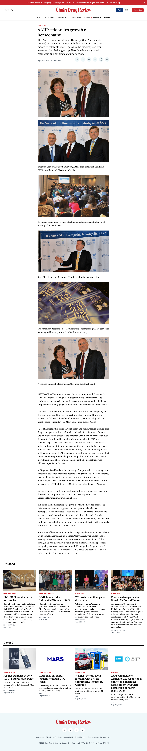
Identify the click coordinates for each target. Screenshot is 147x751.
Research (97, 17)
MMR (119, 10)
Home (39, 17)
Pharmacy (62, 17)
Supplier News (75, 17)
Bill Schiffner (9, 625)
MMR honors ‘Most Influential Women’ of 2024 (54, 598)
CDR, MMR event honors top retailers (17, 598)
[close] (144, 2)
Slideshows (42, 25)
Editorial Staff (51, 737)
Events (107, 17)
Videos (87, 17)
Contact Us (40, 737)
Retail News (49, 17)
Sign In (127, 10)
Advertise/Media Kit (65, 737)
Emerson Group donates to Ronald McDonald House (126, 598)
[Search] (12, 10)
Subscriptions (93, 737)
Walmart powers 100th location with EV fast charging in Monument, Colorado (89, 680)
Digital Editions (80, 737)
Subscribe (138, 10)
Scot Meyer (80, 620)
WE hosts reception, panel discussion (90, 598)
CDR (39, 58)
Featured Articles (10, 594)
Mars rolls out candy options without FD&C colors (52, 678)
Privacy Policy (105, 737)
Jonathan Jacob (118, 630)
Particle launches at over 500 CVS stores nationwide (18, 677)
